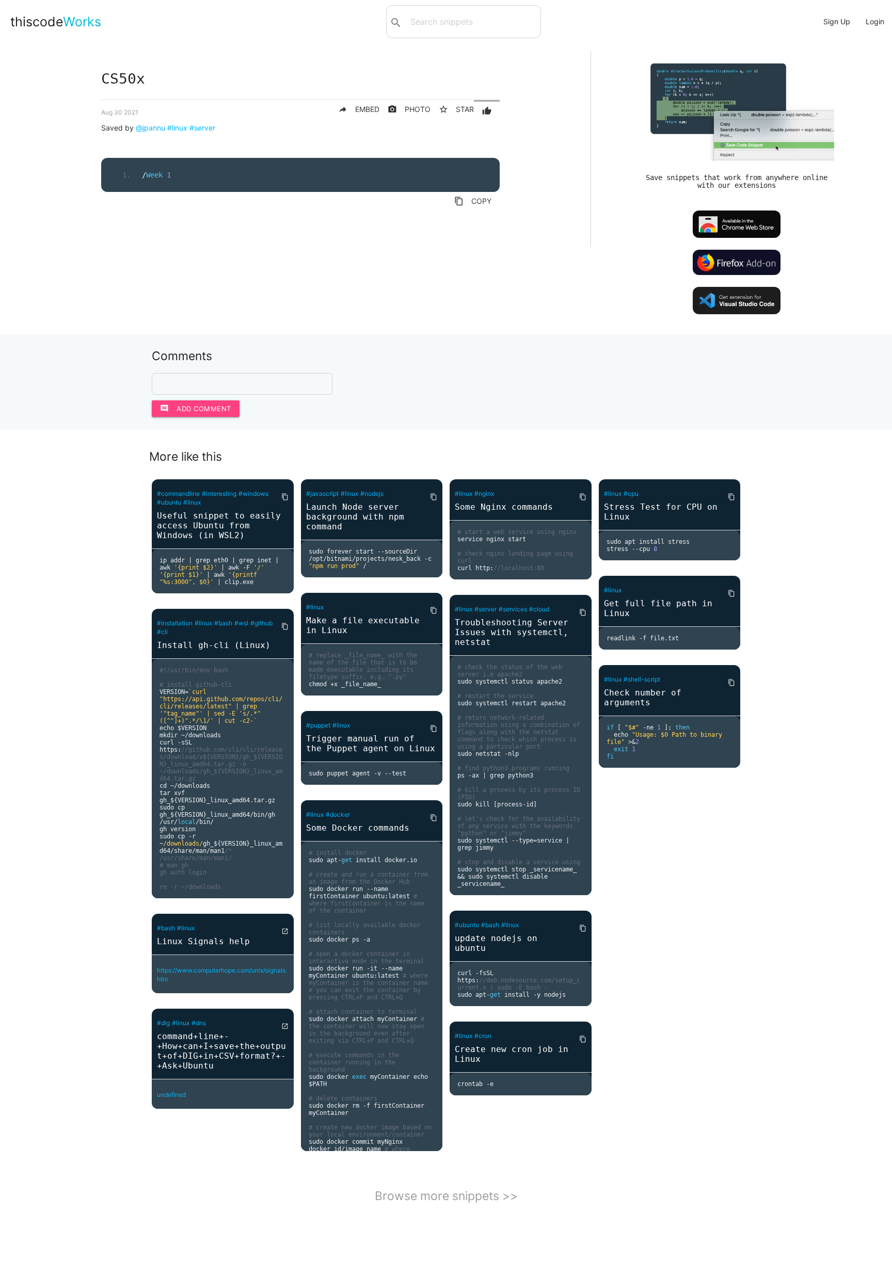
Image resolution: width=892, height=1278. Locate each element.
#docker (338, 814)
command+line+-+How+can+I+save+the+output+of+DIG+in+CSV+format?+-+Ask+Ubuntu (221, 1051)
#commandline (178, 493)
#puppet (318, 725)
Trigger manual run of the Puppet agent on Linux (370, 743)
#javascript (322, 493)
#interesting (219, 493)
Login (875, 21)
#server (202, 127)
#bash (223, 623)
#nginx (484, 493)
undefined (171, 1094)
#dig (163, 1023)
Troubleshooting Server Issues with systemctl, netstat (511, 632)
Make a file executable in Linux (363, 625)
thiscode (55, 21)
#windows (253, 493)
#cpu (631, 493)
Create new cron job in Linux (511, 1054)
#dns (199, 1023)
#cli (162, 632)
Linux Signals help (203, 941)
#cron (482, 1036)
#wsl (241, 623)
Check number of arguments (642, 697)
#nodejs (372, 493)
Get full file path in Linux (658, 608)
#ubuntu (169, 502)
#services (513, 609)
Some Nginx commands (504, 507)
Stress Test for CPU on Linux (661, 512)
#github (261, 623)
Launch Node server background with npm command (355, 516)
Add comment (195, 408)
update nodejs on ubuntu (496, 943)
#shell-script (642, 679)
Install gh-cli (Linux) (213, 645)
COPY (472, 201)
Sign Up (836, 21)
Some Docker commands (357, 828)
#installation (175, 623)
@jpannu (150, 127)
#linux (177, 127)
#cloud (539, 609)
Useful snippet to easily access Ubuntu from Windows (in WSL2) (219, 525)
